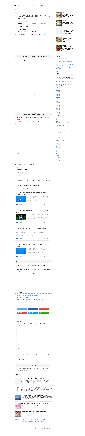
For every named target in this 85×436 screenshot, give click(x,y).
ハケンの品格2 (58, 137)
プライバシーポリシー (44, 5)
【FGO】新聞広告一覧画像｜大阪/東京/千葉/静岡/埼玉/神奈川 (67, 23)
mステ (57, 121)
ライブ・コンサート (59, 139)
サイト (17, 348)
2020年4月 (58, 92)
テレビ (57, 133)
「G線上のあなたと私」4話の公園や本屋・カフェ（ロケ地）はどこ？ (30, 299)
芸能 (56, 150)
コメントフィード (59, 160)
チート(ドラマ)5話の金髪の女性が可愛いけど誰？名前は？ (33, 378)
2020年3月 (58, 94)
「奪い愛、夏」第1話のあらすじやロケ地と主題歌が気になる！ (28, 295)
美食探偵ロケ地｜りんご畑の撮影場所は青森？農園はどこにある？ (67, 48)
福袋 (56, 146)
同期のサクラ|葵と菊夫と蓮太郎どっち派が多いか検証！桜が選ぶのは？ (30, 301)
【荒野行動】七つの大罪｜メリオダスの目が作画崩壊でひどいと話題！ (67, 32)
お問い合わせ (35, 5)
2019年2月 (58, 112)
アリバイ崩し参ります (60, 125)
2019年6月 (58, 106)
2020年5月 (58, 91)
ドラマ (57, 136)
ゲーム (57, 129)
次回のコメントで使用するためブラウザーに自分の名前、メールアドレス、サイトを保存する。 (33, 355)
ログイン (57, 157)
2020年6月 (58, 90)
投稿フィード (58, 159)
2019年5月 (58, 108)
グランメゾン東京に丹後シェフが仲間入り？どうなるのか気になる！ (31, 421)
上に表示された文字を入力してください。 (24, 359)
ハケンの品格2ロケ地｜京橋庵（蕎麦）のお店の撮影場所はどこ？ (67, 15)
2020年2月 (58, 95)
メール (17, 344)
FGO (57, 119)
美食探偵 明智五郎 (59, 147)
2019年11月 (58, 99)
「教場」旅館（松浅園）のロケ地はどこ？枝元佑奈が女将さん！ (34, 395)
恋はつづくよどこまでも (60, 140)
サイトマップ (16, 5)
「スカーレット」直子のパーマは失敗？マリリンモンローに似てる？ (31, 419)
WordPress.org (58, 161)
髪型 (56, 153)
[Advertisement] (33, 46)
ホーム (26, 5)
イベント (57, 126)
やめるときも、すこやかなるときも (62, 122)
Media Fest (15, 2)
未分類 (57, 143)
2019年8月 (58, 104)
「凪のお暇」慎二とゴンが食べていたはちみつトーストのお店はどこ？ (30, 297)
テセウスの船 (58, 132)
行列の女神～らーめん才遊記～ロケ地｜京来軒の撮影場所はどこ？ (67, 40)
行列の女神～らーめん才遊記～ (61, 151)
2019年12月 (58, 98)
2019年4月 (58, 109)
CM (56, 118)
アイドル (57, 123)
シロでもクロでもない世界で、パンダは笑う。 (64, 130)
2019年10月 (58, 101)
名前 (17, 340)
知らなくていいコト (59, 144)
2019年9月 (58, 102)
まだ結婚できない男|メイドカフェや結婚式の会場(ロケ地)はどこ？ (35, 411)
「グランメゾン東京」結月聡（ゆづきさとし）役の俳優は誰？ (34, 387)
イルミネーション (59, 128)
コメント (18, 325)
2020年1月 (58, 97)
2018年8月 (58, 113)
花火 (56, 148)
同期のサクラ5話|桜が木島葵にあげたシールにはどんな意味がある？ (35, 403)
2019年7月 (58, 105)
